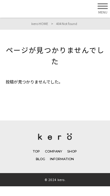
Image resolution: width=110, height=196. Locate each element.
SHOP (72, 151)
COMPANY (53, 151)
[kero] (55, 141)
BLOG (40, 159)
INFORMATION (62, 159)
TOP (36, 151)
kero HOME (39, 23)
